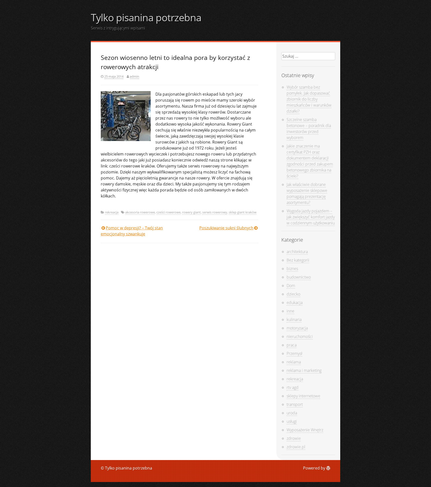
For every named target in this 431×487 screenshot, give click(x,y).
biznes (292, 268)
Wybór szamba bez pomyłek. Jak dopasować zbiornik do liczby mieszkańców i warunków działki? (309, 99)
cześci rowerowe (168, 212)
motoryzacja (297, 328)
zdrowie (294, 438)
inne (290, 311)
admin (134, 76)
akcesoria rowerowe (140, 212)
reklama (294, 362)
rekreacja (111, 212)
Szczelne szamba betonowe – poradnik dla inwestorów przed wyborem (309, 128)
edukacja (295, 302)
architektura (297, 251)
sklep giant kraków (242, 212)
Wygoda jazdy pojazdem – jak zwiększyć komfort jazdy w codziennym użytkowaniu (311, 217)
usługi (292, 421)
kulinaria (294, 319)
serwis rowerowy (214, 212)
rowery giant (191, 212)
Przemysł (294, 353)
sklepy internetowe (303, 396)
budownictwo (299, 277)
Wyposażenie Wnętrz (305, 430)
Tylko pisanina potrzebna (146, 17)
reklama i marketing (304, 370)
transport (295, 404)
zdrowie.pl (296, 447)
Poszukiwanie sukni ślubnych (226, 228)
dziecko (293, 294)
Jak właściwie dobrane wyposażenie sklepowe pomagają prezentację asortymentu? (307, 193)
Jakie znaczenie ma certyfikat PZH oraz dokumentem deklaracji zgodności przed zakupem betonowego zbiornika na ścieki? (310, 161)
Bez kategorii (298, 260)
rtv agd (293, 387)
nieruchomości (300, 336)
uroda (292, 413)
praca (292, 345)
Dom (291, 285)
